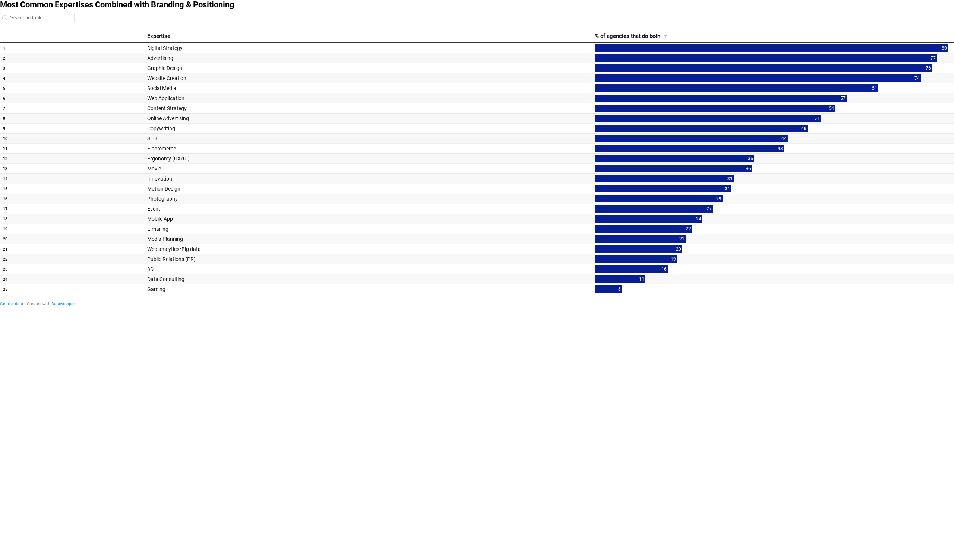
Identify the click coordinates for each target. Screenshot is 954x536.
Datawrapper (63, 304)
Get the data (11, 304)
